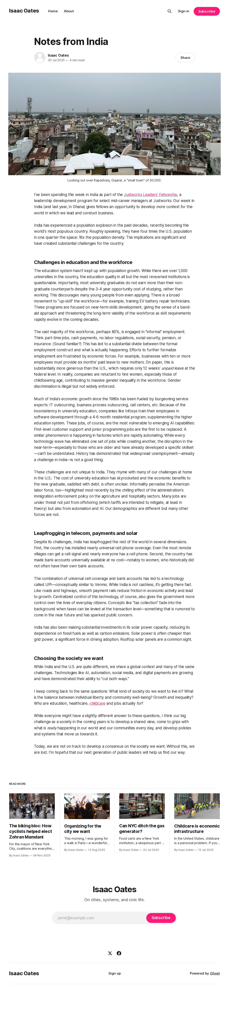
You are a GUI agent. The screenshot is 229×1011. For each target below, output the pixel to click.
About (69, 11)
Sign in (183, 11)
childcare (97, 703)
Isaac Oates (24, 10)
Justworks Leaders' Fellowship (150, 194)
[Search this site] (169, 11)
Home (53, 11)
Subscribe (206, 11)
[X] (110, 953)
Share (185, 57)
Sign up (114, 973)
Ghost (215, 973)
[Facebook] (119, 953)
